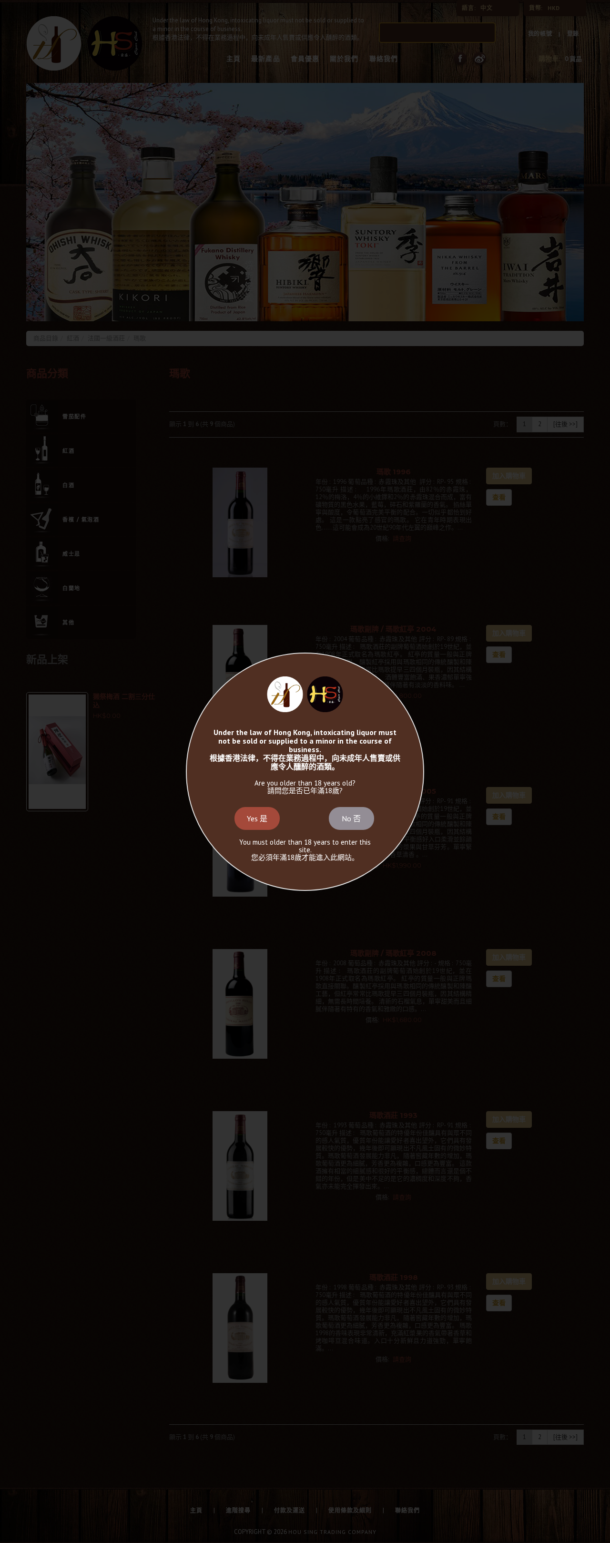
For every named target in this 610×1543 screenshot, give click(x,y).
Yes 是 (257, 818)
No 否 (351, 818)
